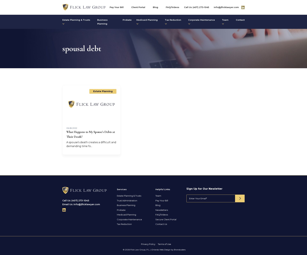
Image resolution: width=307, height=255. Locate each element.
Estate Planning (103, 91)
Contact (240, 20)
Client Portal (138, 7)
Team (225, 20)
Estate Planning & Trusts (76, 20)
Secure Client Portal (165, 219)
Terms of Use (164, 244)
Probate (127, 20)
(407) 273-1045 (201, 7)
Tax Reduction (173, 20)
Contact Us (161, 224)
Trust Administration (127, 200)
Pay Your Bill (117, 7)
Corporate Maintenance (201, 20)
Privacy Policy (148, 244)
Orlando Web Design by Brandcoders (168, 249)
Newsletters (161, 210)
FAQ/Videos (172, 7)
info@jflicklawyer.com (226, 7)
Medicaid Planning (147, 20)
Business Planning (102, 22)
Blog (155, 7)
